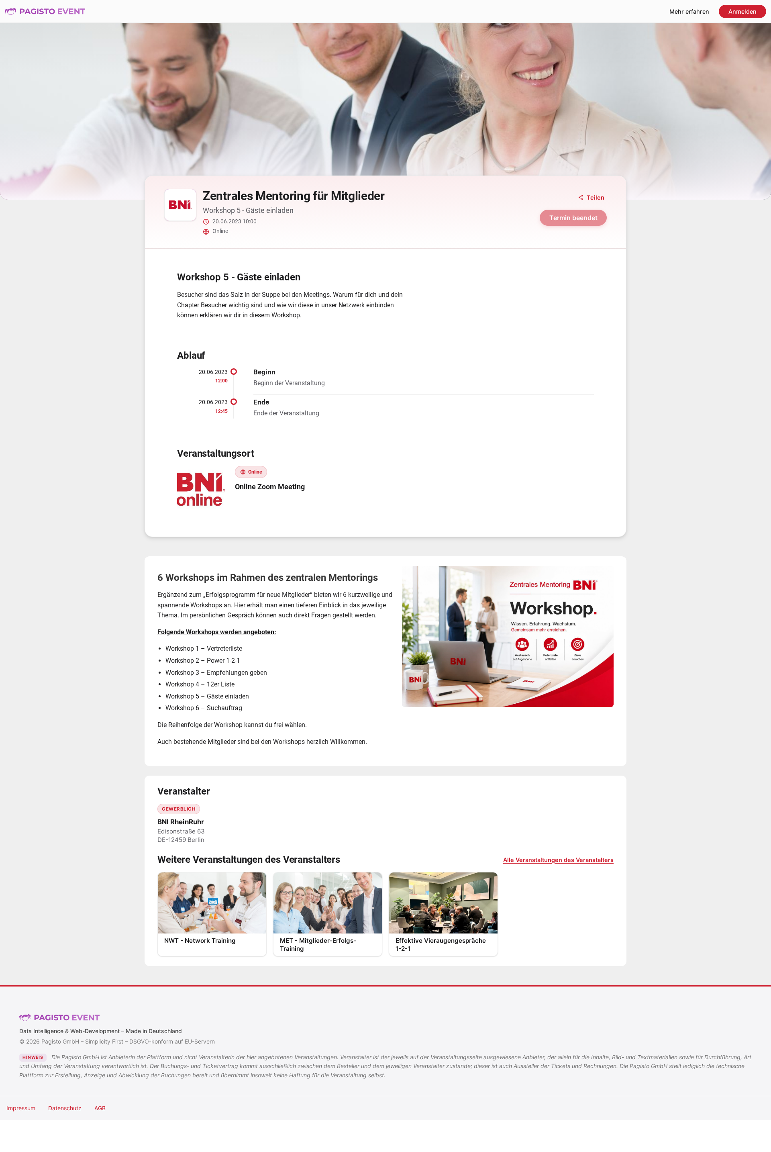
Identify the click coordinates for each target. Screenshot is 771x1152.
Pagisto (59, 1017)
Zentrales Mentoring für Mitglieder (294, 196)
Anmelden (742, 11)
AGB (100, 1108)
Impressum (20, 1108)
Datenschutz (65, 1108)
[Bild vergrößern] (508, 636)
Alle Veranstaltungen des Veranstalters (558, 859)
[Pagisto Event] (45, 11)
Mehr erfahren (689, 11)
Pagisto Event (45, 11)
